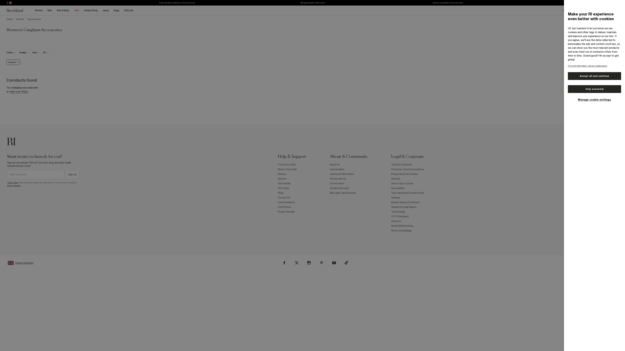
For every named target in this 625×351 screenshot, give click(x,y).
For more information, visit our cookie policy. (587, 66)
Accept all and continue (594, 76)
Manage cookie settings (594, 99)
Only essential (594, 89)
